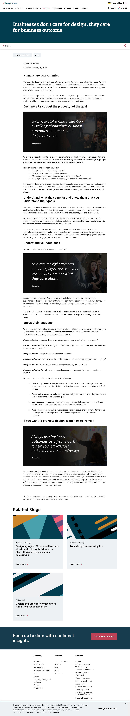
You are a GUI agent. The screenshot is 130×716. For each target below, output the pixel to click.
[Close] (125, 703)
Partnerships (39, 667)
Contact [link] (84, 8)
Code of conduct (82, 678)
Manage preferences (107, 708)
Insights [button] (46, 8)
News (36, 677)
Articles (58, 664)
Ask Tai (124, 8)
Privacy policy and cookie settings (82, 665)
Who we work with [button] (33, 8)
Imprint (78, 661)
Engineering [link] (57, 8)
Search (113, 8)
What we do (39, 664)
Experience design (22, 55)
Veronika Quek (32, 63)
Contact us (38, 688)
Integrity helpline (82, 681)
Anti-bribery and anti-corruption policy (84, 693)
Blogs (57, 667)
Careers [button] (67, 8)
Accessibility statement (85, 670)
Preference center (62, 661)
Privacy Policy (53, 712)
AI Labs (37, 674)
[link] (104, 636)
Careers (37, 685)
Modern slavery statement (82, 674)
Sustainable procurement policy (83, 685)
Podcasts (59, 674)
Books (57, 670)
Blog (37, 55)
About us (37, 661)
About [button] (75, 8)
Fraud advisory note (83, 698)
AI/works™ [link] (19, 8)
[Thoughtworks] (10, 2)
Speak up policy (82, 689)
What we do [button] (8, 8)
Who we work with (41, 670)
